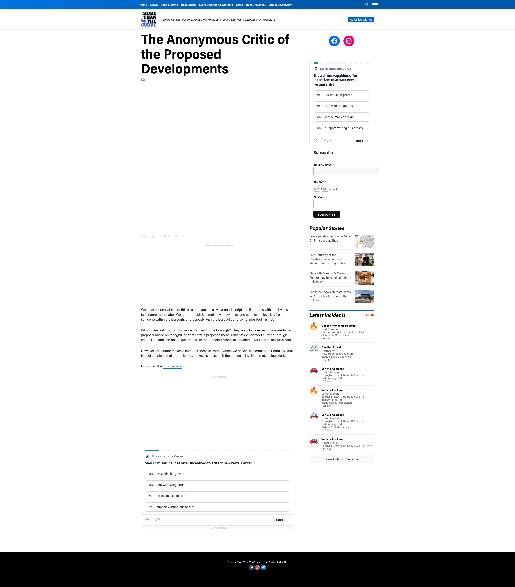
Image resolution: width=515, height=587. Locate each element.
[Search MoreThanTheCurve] (367, 5)
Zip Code (319, 197)
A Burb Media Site (277, 562)
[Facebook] (251, 567)
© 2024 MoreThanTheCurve (244, 562)
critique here (172, 366)
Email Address (323, 165)
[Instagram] (257, 567)
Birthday (319, 182)
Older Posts (218, 538)
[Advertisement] (218, 275)
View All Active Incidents (341, 459)
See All (369, 315)
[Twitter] (263, 567)
